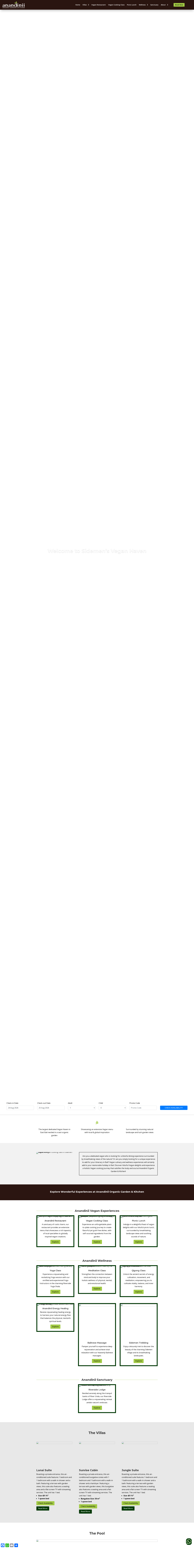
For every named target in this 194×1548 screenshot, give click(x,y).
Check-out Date (43, 1103)
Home (77, 5)
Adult (70, 1103)
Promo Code (134, 1103)
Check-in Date (12, 1103)
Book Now (179, 5)
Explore (55, 1242)
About (163, 5)
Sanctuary (154, 5)
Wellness (142, 5)
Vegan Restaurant (98, 5)
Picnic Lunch (131, 5)
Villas (85, 5)
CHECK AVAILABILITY (174, 1108)
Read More (42, 1508)
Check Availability (45, 1503)
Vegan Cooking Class (116, 5)
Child (101, 1103)
